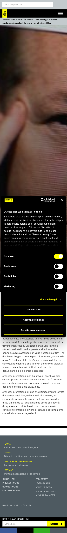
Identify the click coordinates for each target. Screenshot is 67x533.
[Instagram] (25, 510)
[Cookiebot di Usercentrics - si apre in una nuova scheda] (41, 200)
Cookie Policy (10, 486)
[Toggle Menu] (60, 13)
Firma (7, 452)
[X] (12, 510)
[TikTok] (44, 510)
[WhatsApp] (38, 510)
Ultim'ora (29, 19)
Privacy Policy (10, 482)
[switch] (58, 266)
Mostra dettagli (48, 299)
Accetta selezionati (33, 319)
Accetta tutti (33, 309)
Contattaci (8, 478)
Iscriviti (56, 524)
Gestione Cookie (11, 490)
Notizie (5, 19)
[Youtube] (18, 510)
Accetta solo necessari (33, 330)
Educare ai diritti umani (18, 461)
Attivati (8, 470)
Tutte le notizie (17, 19)
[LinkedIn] (31, 510)
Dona (7, 443)
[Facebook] (5, 510)
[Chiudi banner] (62, 200)
